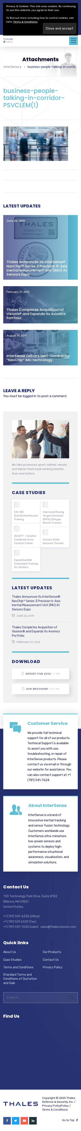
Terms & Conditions (55, 1109)
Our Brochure (42, 688)
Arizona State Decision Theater (53, 541)
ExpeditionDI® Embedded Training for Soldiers (26, 563)
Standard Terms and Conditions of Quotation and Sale (20, 979)
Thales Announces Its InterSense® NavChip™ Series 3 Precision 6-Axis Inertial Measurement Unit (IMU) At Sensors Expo (36, 268)
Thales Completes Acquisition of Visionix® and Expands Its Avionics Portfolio (36, 313)
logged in (29, 396)
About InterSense (47, 805)
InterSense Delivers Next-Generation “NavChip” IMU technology (38, 357)
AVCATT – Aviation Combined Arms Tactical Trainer (25, 539)
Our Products (52, 952)
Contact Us (51, 960)
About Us (9, 952)
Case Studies (12, 960)
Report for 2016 (43, 673)
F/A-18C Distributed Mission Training (26, 515)
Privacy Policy (52, 967)
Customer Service (47, 723)
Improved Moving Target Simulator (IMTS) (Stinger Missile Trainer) (53, 517)
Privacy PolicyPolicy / (56, 1105)
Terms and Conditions (18, 967)
